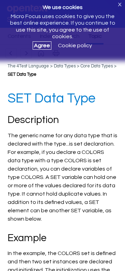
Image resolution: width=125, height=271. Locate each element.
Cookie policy (75, 45)
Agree (42, 45)
